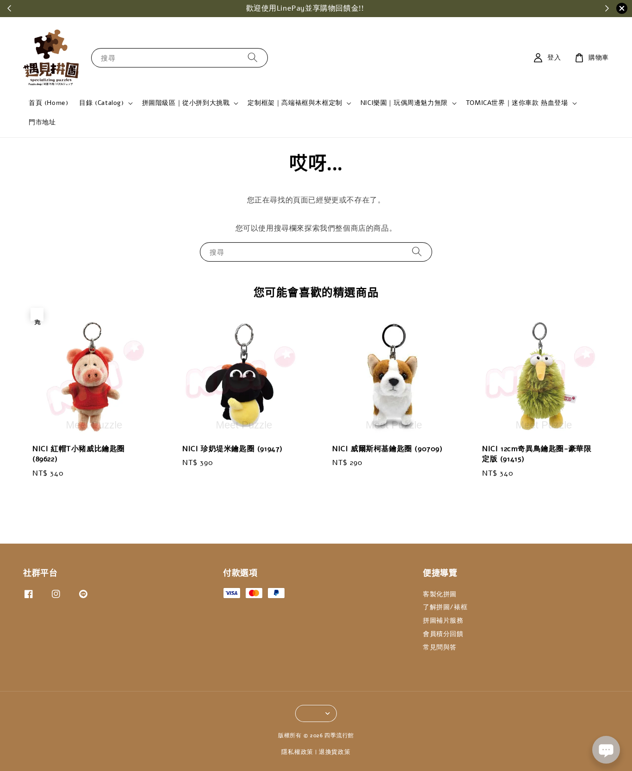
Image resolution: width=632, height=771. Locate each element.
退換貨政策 (335, 752)
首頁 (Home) (48, 102)
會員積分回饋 (443, 634)
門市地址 (42, 122)
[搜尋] (252, 58)
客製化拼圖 (440, 594)
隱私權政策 (297, 752)
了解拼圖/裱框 (445, 607)
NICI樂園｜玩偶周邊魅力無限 (404, 103)
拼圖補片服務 (443, 620)
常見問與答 (440, 647)
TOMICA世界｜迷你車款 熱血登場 (517, 103)
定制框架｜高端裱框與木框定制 (295, 103)
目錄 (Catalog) (101, 103)
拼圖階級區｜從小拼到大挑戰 (186, 103)
